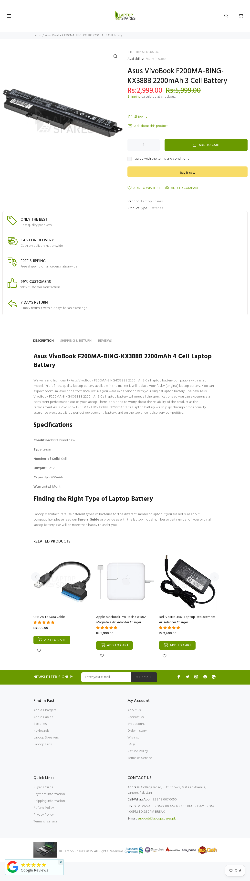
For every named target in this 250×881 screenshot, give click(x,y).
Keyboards (41, 731)
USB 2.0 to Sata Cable (49, 617)
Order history (137, 731)
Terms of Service (139, 758)
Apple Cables (43, 717)
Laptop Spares (152, 201)
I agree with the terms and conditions (161, 159)
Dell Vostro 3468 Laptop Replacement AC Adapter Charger (187, 619)
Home (37, 35)
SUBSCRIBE (144, 677)
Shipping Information (49, 801)
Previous (35, 577)
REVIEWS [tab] (105, 341)
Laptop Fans (42, 744)
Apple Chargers (44, 710)
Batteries (156, 208)
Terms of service (45, 821)
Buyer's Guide (43, 787)
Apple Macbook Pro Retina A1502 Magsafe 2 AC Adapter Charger (121, 619)
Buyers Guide (88, 519)
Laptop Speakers (46, 737)
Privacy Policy (43, 815)
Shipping (134, 97)
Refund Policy (137, 751)
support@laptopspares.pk (157, 818)
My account (136, 724)
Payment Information (49, 794)
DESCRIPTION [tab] (43, 341)
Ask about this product (151, 126)
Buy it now (187, 173)
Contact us (135, 717)
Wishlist (133, 737)
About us (134, 710)
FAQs (131, 744)
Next (214, 577)
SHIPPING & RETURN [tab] (76, 341)
